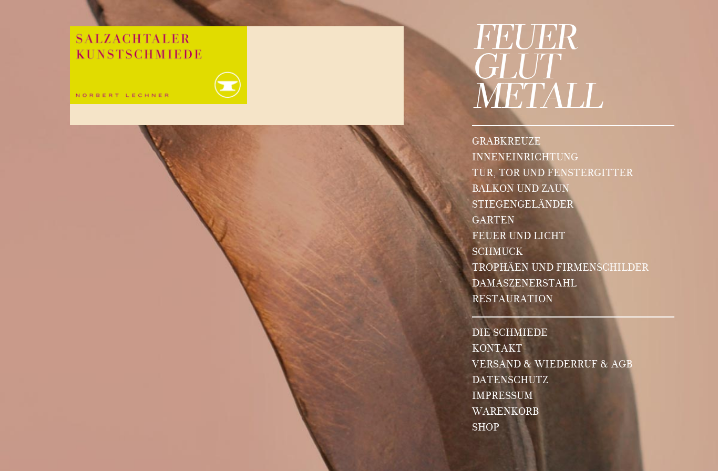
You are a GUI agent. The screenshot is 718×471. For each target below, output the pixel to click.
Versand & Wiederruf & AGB (552, 365)
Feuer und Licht (519, 237)
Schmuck (497, 253)
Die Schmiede (510, 334)
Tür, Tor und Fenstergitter (552, 174)
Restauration (512, 300)
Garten (493, 221)
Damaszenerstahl (524, 284)
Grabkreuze (506, 142)
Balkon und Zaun (520, 190)
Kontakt (497, 349)
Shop (485, 428)
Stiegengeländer (522, 205)
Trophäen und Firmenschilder (560, 268)
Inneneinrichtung (525, 158)
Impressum (502, 397)
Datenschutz (510, 381)
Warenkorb (505, 412)
